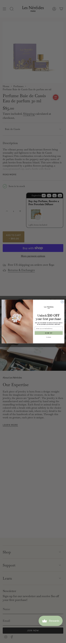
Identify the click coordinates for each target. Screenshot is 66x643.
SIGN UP (48, 333)
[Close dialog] (62, 301)
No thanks (48, 337)
